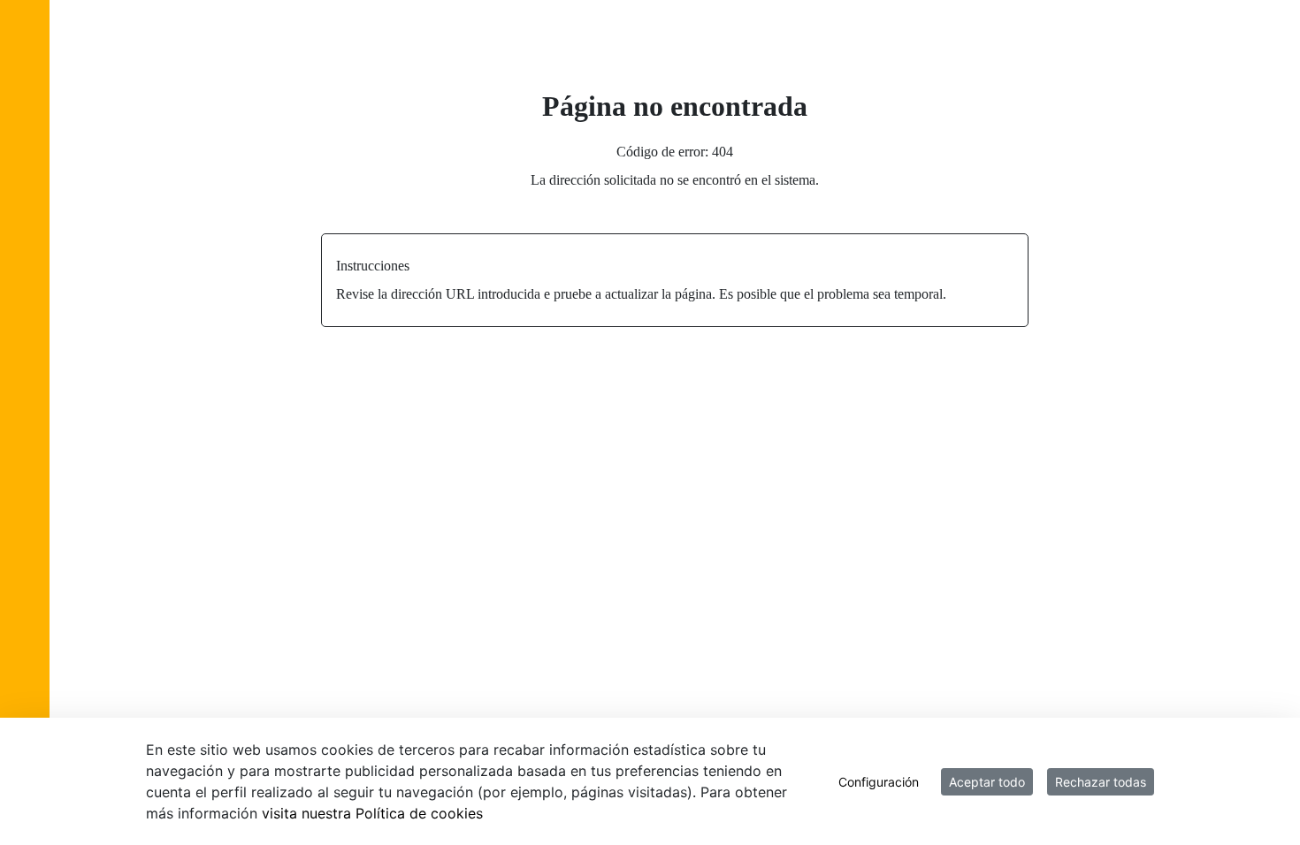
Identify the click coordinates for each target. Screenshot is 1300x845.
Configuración (878, 781)
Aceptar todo (987, 781)
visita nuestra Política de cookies (372, 813)
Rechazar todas (1100, 781)
